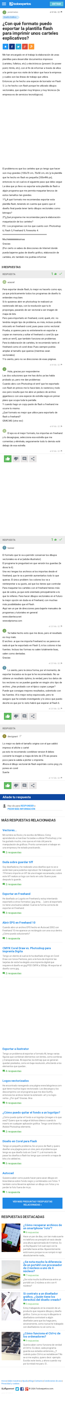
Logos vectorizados (16, 1080)
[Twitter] (17, 1388)
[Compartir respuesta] (33, 458)
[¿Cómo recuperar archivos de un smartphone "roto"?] (32, 1240)
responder (27, 806)
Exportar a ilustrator (16, 1049)
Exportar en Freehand (16, 893)
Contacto (39, 1381)
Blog (31, 1381)
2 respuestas (13, 852)
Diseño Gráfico (10, 17)
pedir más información (21, 809)
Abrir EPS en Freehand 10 (19, 922)
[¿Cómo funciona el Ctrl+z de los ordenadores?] (32, 1348)
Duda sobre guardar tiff (18, 862)
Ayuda (25, 1381)
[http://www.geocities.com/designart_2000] (19, 736)
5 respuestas (13, 1163)
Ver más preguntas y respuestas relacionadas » (32, 1203)
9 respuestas (13, 1103)
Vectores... (10, 830)
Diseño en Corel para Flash (20, 1141)
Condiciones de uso (53, 1381)
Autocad (8, 1173)
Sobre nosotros (14, 1381)
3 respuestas (13, 912)
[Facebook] (21, 1388)
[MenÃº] (4, 4)
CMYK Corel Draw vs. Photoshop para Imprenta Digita (27, 949)
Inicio (3, 1381)
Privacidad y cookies (10, 1384)
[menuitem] (12, 46)
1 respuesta (13, 938)
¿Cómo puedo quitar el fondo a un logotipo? (31, 1112)
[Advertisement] (32, 130)
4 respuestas (13, 1071)
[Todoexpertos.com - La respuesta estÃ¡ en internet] (20, 3)
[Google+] (26, 1388)
